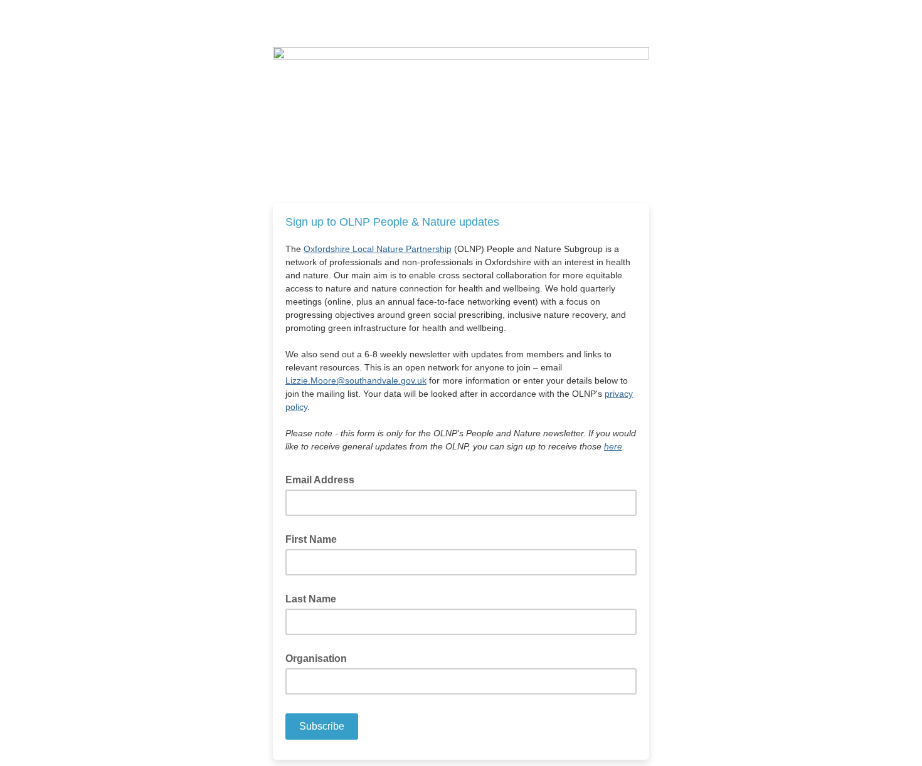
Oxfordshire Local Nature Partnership (378, 249)
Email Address (323, 479)
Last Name (310, 599)
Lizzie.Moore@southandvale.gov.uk (356, 380)
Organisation (316, 658)
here (613, 446)
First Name (311, 539)
